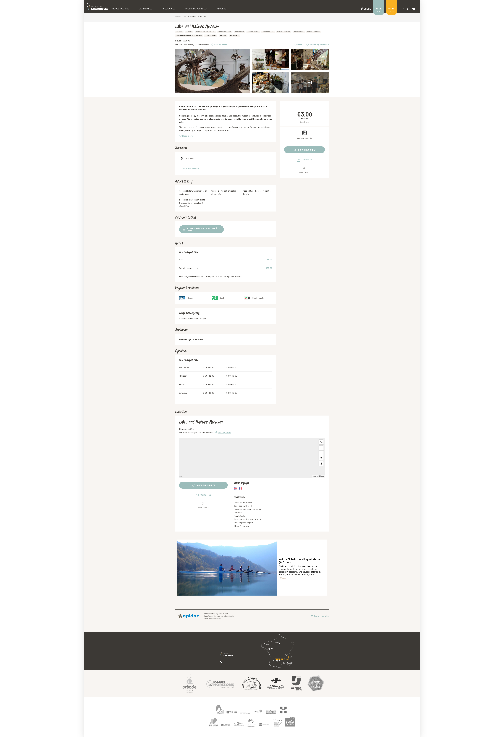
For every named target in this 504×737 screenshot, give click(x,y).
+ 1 (310, 82)
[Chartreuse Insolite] (316, 683)
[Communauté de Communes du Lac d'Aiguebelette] (263, 724)
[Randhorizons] (220, 683)
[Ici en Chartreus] (251, 684)
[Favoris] (402, 9)
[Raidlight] (276, 683)
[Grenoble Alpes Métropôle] (251, 722)
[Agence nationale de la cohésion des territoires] (244, 713)
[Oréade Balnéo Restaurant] (189, 683)
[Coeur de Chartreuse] (213, 722)
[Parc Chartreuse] (220, 709)
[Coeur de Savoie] (277, 722)
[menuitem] (97, 6)
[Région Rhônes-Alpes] (257, 711)
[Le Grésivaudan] (225, 725)
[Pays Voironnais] (238, 724)
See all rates (304, 122)
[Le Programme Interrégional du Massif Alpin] (231, 713)
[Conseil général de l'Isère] (271, 712)
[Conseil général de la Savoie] (283, 710)
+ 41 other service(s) (304, 138)
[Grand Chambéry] (290, 722)
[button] (408, 9)
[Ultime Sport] (296, 684)
